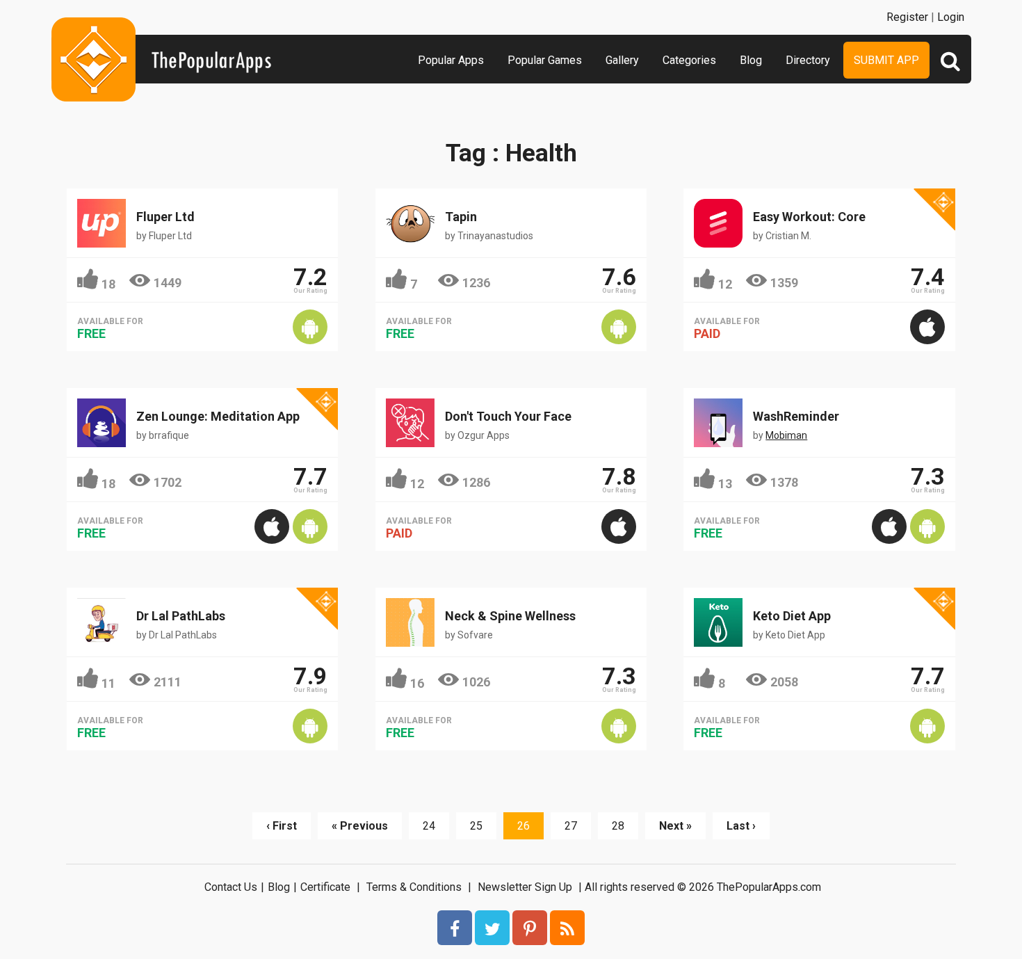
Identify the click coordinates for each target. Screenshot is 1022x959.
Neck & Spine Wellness (510, 616)
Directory (808, 60)
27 (571, 825)
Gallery (622, 60)
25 (476, 825)
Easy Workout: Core (809, 216)
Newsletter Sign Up (525, 887)
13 (725, 483)
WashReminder (796, 416)
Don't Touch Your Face (508, 416)
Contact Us (230, 887)
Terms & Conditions (414, 887)
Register (907, 17)
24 (429, 825)
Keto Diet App (792, 616)
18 (108, 284)
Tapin (461, 216)
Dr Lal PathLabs (180, 616)
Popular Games (545, 60)
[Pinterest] (529, 927)
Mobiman (786, 435)
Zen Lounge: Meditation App (218, 416)
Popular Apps (451, 60)
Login (950, 17)
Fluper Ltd (165, 216)
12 (725, 284)
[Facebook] (454, 927)
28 (618, 825)
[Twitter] (492, 927)
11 (108, 683)
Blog (751, 60)
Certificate (325, 887)
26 (523, 825)
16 (417, 683)
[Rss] (567, 927)
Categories (689, 60)
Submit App (886, 60)
